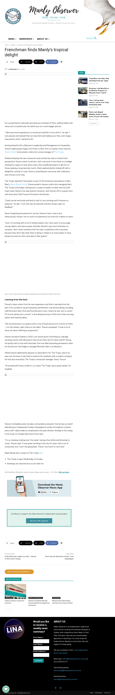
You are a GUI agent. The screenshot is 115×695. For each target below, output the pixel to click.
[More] (61, 62)
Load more (93, 123)
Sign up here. (63, 472)
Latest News (8, 598)
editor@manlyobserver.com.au (74, 659)
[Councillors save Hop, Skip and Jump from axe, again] (82, 80)
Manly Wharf (10, 152)
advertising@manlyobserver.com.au (67, 670)
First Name (38, 637)
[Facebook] (56, 688)
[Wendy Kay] (6, 69)
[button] (91, 38)
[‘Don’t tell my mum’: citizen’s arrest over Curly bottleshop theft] (82, 102)
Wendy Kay (13, 69)
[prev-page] (6, 610)
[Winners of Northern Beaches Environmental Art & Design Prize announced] (39, 591)
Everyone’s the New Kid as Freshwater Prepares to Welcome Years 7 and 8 (99, 90)
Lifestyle (12, 45)
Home (7, 45)
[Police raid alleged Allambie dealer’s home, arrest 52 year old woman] (82, 114)
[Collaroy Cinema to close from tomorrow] (15, 591)
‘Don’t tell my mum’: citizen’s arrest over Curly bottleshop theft (99, 102)
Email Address (39, 651)
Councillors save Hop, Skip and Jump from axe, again (99, 79)
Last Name (37, 644)
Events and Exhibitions (35, 598)
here (41, 453)
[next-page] (9, 610)
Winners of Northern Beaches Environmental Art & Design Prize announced (39, 603)
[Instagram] (60, 688)
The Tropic (59, 152)
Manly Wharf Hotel (18, 184)
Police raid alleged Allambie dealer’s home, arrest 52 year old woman (98, 114)
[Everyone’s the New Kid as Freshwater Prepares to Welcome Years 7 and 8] (82, 90)
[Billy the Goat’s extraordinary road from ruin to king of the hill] (63, 591)
